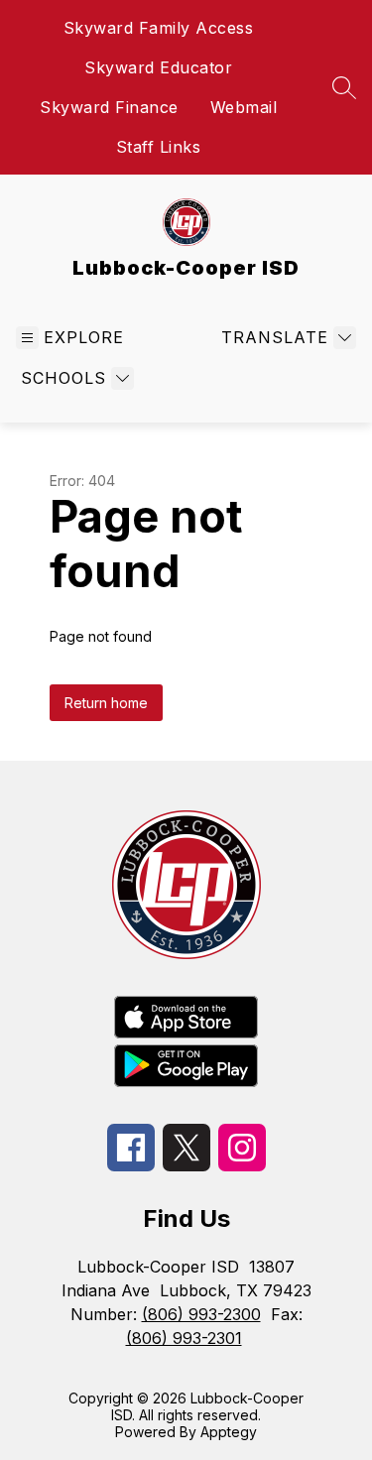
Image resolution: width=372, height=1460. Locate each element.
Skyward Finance (109, 107)
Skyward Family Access (158, 28)
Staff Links (158, 147)
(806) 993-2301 (184, 1338)
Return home (106, 702)
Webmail (244, 107)
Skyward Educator (158, 67)
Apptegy (228, 1431)
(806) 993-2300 (201, 1314)
